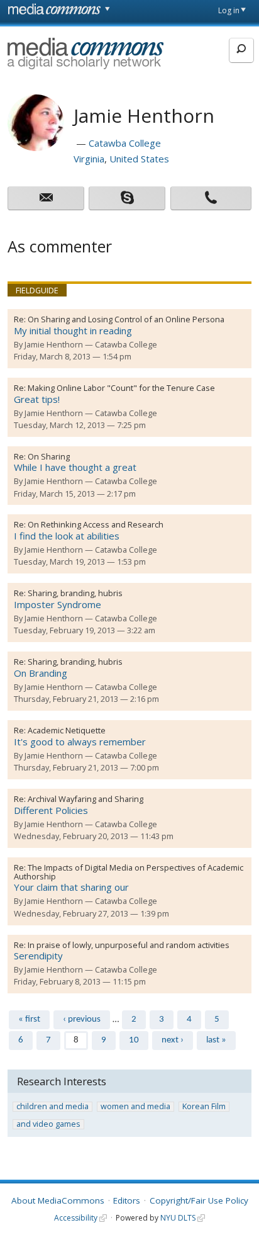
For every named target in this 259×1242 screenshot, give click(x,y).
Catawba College (125, 143)
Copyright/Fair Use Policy (199, 1200)
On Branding (40, 673)
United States (139, 158)
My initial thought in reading (73, 330)
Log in (229, 10)
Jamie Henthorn (54, 344)
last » (216, 1040)
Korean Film (204, 1107)
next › (173, 1040)
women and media (135, 1107)
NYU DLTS (178, 1217)
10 (134, 1040)
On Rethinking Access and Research (95, 524)
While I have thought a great (75, 467)
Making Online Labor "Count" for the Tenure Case (121, 387)
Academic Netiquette (67, 730)
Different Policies (51, 810)
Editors (126, 1200)
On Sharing (49, 456)
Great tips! (37, 399)
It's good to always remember (80, 741)
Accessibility (75, 1217)
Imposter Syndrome (57, 604)
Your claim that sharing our (71, 887)
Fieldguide (37, 290)
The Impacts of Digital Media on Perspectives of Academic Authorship (128, 872)
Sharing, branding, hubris (75, 593)
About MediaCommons (57, 1200)
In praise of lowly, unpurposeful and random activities (128, 945)
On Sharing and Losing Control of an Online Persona (126, 319)
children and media (52, 1107)
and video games (48, 1124)
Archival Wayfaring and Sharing (85, 798)
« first (29, 1019)
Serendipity (38, 955)
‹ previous (82, 1019)
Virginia (89, 158)
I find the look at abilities (66, 535)
